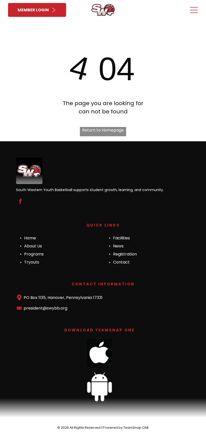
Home (30, 238)
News (118, 246)
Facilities (121, 238)
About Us (33, 246)
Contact (121, 262)
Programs (34, 254)
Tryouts (31, 262)
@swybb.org (55, 308)
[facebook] (20, 202)
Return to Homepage (103, 130)
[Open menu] (194, 10)
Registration (125, 254)
